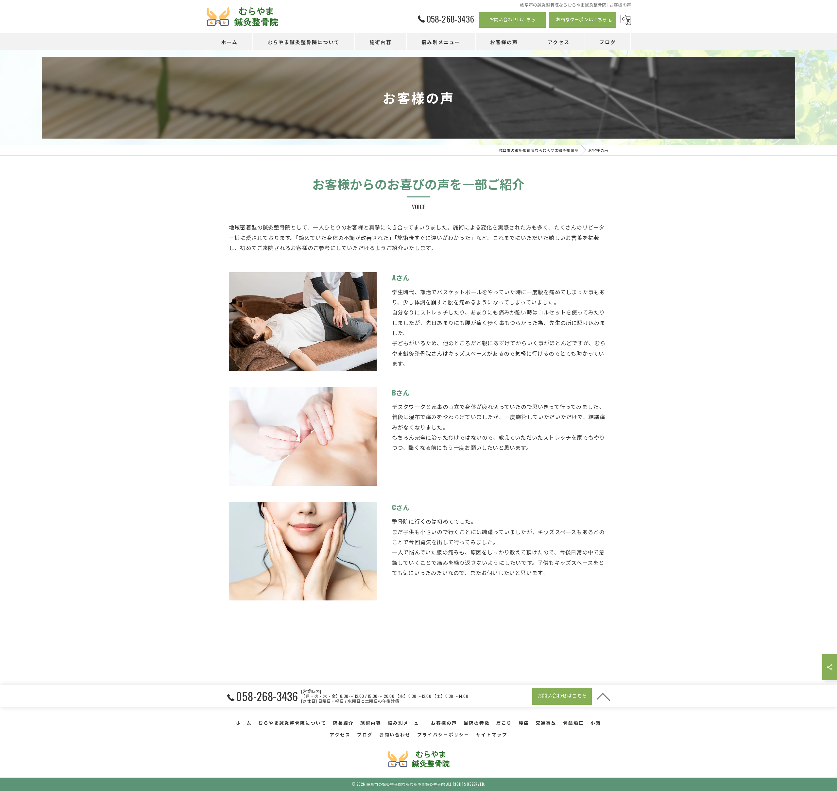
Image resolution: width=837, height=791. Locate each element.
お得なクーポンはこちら (581, 19)
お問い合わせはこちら (512, 19)
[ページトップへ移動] (603, 696)
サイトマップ (491, 734)
